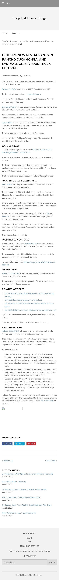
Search (29, 538)
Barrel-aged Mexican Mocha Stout (16, 152)
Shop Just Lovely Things (32, 575)
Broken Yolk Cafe (9, 89)
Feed (14, 33)
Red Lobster (7, 184)
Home (4, 33)
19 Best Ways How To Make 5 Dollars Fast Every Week (24, 489)
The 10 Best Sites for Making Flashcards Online (21, 497)
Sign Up (52, 562)
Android (5, 216)
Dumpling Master (9, 107)
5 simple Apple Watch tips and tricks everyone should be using (27, 474)
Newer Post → (51, 460)
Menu (7, 3)
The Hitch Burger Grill (10, 273)
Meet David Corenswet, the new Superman (19, 513)
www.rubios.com (46, 400)
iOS (47, 213)
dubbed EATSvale (32, 243)
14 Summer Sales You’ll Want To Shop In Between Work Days (27, 505)
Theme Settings (44, 551)
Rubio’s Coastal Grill (10, 331)
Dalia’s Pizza (7, 122)
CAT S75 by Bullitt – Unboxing (14, 482)
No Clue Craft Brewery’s (42, 149)
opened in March (34, 94)
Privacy (30, 541)
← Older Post (7, 460)
